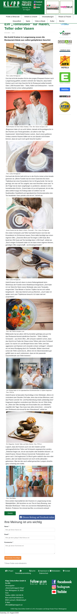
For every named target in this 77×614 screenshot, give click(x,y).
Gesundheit (17, 21)
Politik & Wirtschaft (12, 17)
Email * (6, 534)
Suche (33, 571)
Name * (6, 526)
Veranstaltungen (48, 17)
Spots (28, 21)
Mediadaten (56, 571)
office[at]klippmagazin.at (13, 605)
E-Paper (10, 571)
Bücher (61, 21)
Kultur (52, 21)
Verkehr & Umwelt (30, 17)
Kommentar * (8, 542)
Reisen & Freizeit (65, 17)
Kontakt (67, 571)
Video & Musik (40, 21)
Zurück (10, 513)
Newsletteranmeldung (23, 573)
